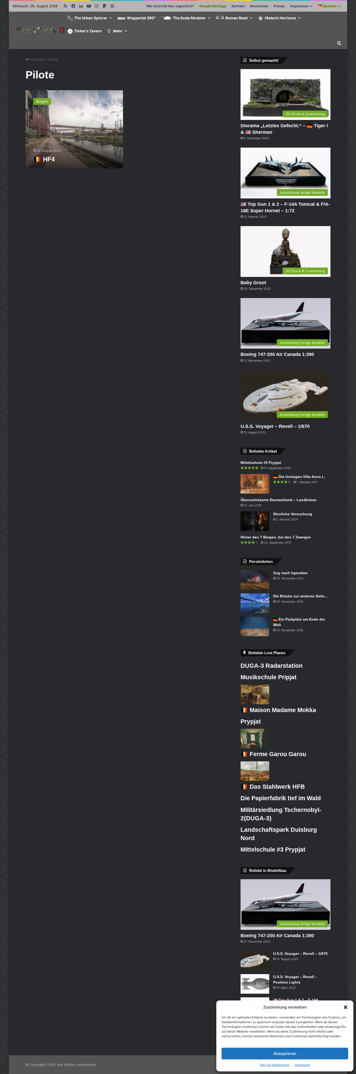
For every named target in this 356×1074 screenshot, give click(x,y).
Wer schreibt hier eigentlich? (170, 6)
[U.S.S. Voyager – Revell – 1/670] (255, 960)
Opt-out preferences (274, 1065)
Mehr (117, 31)
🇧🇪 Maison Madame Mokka (278, 710)
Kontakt (238, 6)
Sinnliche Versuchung (292, 514)
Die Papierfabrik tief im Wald (281, 798)
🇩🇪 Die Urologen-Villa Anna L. (299, 477)
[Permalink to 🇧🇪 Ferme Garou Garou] (255, 747)
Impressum (302, 1065)
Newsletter (259, 6)
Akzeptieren (284, 1053)
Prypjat (251, 721)
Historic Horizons (280, 18)
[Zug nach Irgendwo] (255, 580)
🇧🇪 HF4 (44, 159)
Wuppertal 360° (141, 18)
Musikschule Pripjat (269, 677)
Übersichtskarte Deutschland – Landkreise (278, 500)
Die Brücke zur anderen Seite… (300, 596)
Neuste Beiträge (212, 6)
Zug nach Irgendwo (290, 573)
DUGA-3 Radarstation (272, 665)
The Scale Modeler (189, 18)
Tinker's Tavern (88, 31)
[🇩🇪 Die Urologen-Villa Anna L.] (255, 484)
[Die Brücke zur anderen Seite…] (255, 603)
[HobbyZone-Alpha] (39, 30)
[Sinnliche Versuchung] (255, 521)
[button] (345, 1007)
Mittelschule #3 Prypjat (261, 462)
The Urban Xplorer (90, 18)
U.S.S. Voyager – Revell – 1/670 (275, 426)
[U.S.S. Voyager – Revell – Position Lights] (255, 984)
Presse (279, 6)
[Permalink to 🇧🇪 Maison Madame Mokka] (255, 703)
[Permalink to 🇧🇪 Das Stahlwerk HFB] (255, 780)
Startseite (37, 59)
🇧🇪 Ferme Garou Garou (273, 754)
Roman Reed (236, 18)
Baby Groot (253, 282)
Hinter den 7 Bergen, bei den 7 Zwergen (276, 537)
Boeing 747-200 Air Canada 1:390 (277, 354)
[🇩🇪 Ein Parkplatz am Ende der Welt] (255, 626)
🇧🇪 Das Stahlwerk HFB (273, 786)
